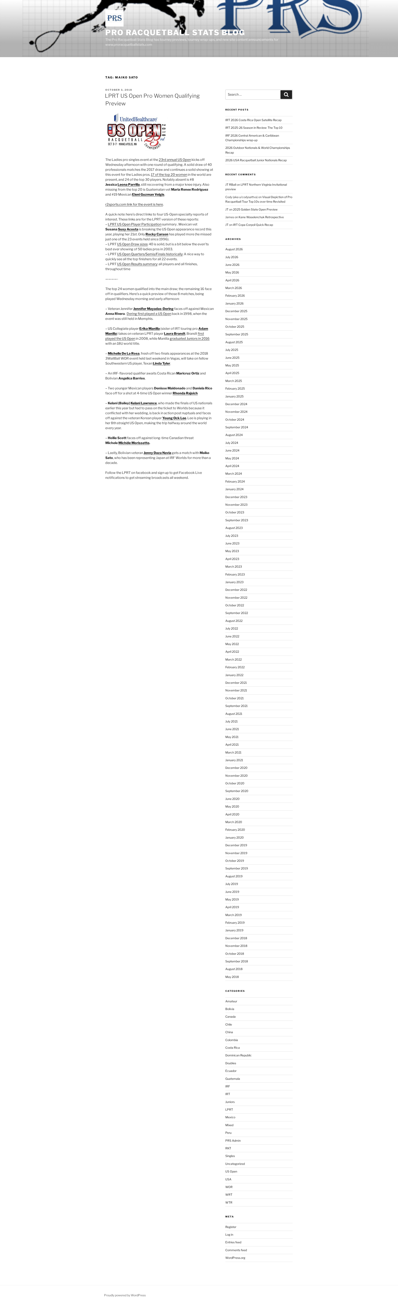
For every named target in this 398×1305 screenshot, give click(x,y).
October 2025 (234, 326)
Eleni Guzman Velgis (148, 194)
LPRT (229, 1109)
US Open (231, 1171)
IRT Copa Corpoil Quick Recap (253, 224)
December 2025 (236, 311)
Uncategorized (235, 1163)
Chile (228, 1024)
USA (228, 1179)
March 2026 (233, 288)
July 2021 (231, 721)
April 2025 (232, 373)
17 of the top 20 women (169, 175)
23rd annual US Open (175, 160)
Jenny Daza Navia (157, 453)
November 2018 (236, 945)
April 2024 (232, 466)
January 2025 (234, 396)
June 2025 (232, 357)
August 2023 (234, 528)
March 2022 (233, 659)
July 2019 (231, 884)
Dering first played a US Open (149, 314)
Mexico (230, 1117)
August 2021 (233, 713)
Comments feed (236, 1250)
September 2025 (236, 334)
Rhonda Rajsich (185, 393)
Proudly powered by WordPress (125, 1295)
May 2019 (232, 899)
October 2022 (234, 605)
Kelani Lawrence (144, 403)
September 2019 (236, 868)
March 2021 (233, 752)
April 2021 (232, 744)
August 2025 (234, 342)
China (229, 1032)
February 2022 (235, 667)
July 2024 (231, 442)
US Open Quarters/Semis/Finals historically (150, 254)
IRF (227, 1086)
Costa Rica (232, 1047)
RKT (228, 1148)
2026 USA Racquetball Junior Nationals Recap (256, 160)
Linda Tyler (161, 363)
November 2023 (236, 504)
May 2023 (232, 551)
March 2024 (233, 473)
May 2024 (232, 458)
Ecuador (231, 1071)
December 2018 (236, 938)
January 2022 (234, 675)
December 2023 (236, 497)
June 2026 (232, 264)
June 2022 (232, 636)
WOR (229, 1187)
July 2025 (231, 350)
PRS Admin (233, 1140)
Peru (228, 1132)
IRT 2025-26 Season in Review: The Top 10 (254, 127)
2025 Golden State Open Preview (255, 209)
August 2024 (234, 435)
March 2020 (233, 822)
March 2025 (233, 381)
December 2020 (236, 767)
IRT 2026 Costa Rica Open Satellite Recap (253, 120)
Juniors (230, 1102)
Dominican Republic (238, 1055)
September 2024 (236, 427)
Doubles (230, 1063)
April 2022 (232, 651)
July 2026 (231, 257)
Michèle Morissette (133, 443)
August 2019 (234, 876)
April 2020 (232, 814)
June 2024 (232, 450)
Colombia (231, 1040)
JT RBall (230, 184)
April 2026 (232, 280)
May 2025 (232, 365)
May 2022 (232, 644)
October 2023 (234, 512)
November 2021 (236, 690)
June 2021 (232, 729)
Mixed (229, 1125)
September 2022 (236, 613)
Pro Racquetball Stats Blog (175, 32)
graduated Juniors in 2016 (190, 339)
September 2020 (236, 791)
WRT (228, 1194)
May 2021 (232, 737)
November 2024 (236, 411)
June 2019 (232, 891)
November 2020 (236, 775)
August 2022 (234, 620)
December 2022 (236, 589)
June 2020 (232, 799)
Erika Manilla (149, 329)
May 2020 (232, 806)
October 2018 (234, 953)
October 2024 (234, 419)
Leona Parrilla (129, 185)
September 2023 (236, 520)
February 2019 (235, 922)
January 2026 (234, 303)
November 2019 (236, 853)
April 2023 (232, 559)
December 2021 (236, 682)
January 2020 (234, 837)
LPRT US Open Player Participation (134, 224)
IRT (227, 1094)
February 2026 (235, 295)
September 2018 (236, 961)
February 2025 (235, 388)
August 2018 (234, 969)
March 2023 (233, 566)
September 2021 (236, 706)
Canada (230, 1016)
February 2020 (235, 829)
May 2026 (232, 272)
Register (230, 1227)
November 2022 (236, 597)
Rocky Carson (157, 234)
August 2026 (234, 249)
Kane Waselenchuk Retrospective (261, 217)
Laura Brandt (174, 334)
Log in (229, 1234)
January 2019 (234, 930)
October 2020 (234, 783)
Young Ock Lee (174, 418)
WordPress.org (235, 1257)
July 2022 (231, 628)
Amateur (231, 1001)
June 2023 (232, 543)
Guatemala (232, 1078)
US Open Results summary (137, 264)
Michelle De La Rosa (124, 353)
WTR (228, 1202)
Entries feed (233, 1242)
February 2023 (235, 574)
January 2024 (234, 489)
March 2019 (233, 915)
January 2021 (234, 760)
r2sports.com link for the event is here (134, 204)
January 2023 (234, 582)
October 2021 (234, 698)
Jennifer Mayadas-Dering (153, 309)
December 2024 (236, 404)
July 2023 (231, 535)
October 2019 (234, 860)
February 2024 (235, 481)
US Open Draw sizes (132, 244)
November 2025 (236, 319)
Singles (230, 1156)
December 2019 (236, 845)
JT (226, 209)
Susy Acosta (128, 229)
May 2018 (232, 977)
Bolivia (229, 1009)
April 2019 (232, 907)
